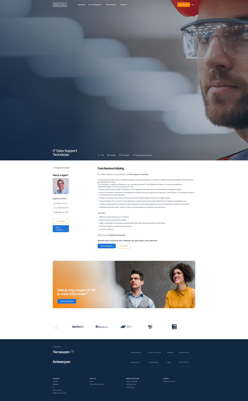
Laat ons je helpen (66, 301)
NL (193, 5)
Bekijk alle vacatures (60, 393)
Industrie (55, 381)
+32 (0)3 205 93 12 (183, 362)
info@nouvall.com (169, 381)
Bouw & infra (57, 390)
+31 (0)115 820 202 (183, 352)
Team (91, 381)
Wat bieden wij (131, 384)
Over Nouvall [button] (111, 5)
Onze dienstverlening (97, 384)
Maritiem (56, 384)
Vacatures (81, 5)
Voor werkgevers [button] (94, 5)
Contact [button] (123, 5)
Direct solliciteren (59, 229)
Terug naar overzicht (62, 168)
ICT (54, 387)
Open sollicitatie (131, 381)
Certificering (130, 387)
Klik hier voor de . (112, 235)
